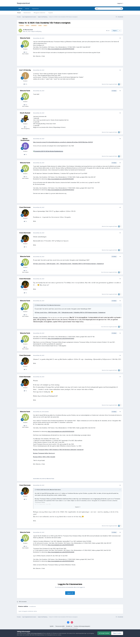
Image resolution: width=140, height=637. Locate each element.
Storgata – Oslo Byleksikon (40, 317)
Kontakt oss (69, 626)
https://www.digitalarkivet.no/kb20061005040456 (61, 49)
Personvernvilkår (60, 626)
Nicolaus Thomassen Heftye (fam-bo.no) (44, 453)
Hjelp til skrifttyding (36, 31)
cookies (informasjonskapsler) (34, 633)
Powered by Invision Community (70, 628)
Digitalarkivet (35, 8)
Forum (19, 12)
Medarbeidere (27, 12)
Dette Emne (114, 8)
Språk (51, 626)
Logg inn (119, 3)
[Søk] (121, 8)
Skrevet (38, 38)
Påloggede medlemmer (39, 12)
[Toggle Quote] (35, 305)
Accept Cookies (104, 633)
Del (108, 30)
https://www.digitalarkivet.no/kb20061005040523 (61, 189)
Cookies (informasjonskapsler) (82, 626)
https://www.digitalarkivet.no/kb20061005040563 (61, 338)
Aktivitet (27, 8)
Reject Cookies (117, 633)
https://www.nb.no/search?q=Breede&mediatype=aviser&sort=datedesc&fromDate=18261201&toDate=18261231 (63, 142)
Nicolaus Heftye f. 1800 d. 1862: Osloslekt (44, 456)
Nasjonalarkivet (23, 3)
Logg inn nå (70, 593)
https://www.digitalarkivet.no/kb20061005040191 (61, 179)
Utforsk (20, 8)
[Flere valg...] (120, 38)
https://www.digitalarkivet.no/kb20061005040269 (61, 431)
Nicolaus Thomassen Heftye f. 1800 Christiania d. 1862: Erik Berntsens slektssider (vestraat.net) (58, 449)
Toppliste (50, 12)
